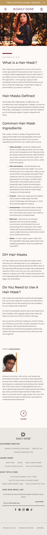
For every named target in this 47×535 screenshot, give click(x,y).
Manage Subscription (23, 452)
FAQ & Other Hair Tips (35, 484)
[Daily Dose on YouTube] (27, 509)
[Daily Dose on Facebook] (15, 509)
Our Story (10, 463)
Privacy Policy (9, 528)
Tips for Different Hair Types (23, 477)
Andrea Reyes (14, 349)
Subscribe (39, 501)
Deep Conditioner (33, 463)
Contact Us (37, 448)
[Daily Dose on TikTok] (31, 509)
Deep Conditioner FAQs (12, 484)
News (20, 463)
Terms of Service (26, 528)
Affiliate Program (34, 466)
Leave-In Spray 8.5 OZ (14, 466)
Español (40, 528)
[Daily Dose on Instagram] (23, 509)
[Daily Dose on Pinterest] (19, 509)
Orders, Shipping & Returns (17, 448)
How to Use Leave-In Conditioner (23, 480)
